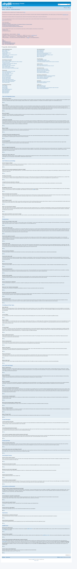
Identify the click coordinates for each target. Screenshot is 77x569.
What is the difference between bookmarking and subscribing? (46, 75)
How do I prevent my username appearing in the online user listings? (12, 61)
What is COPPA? (4, 51)
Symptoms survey (5, 29)
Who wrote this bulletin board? (41, 85)
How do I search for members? (41, 71)
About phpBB (4, 529)
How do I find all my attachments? (42, 82)
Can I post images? (5, 88)
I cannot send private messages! (42, 59)
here (24, 12)
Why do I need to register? (6, 50)
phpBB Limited (29, 528)
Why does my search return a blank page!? (43, 70)
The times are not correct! (6, 62)
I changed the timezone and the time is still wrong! (9, 63)
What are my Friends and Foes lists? (42, 64)
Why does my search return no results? (43, 69)
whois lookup (4, 541)
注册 (19, 34)
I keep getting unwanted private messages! (43, 60)
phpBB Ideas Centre (46, 535)
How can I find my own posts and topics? (43, 72)
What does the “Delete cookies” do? (7, 57)
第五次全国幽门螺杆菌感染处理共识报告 (8, 43)
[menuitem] (8, 7)
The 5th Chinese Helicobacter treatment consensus (10, 25)
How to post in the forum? (6, 23)
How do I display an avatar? (6, 66)
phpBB (34, 189)
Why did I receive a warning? (6, 78)
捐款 (28, 37)
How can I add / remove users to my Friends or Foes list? (45, 65)
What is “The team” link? (40, 56)
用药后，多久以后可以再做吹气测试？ (8, 44)
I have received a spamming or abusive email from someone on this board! (48, 61)
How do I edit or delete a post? (6, 72)
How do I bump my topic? (6, 82)
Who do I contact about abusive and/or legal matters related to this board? (47, 87)
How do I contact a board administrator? (43, 88)
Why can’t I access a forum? (6, 76)
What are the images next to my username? (8, 65)
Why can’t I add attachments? (6, 77)
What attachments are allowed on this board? (43, 81)
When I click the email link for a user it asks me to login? (10, 68)
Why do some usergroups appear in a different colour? (45, 54)
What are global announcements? (7, 89)
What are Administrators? (40, 50)
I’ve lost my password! (5, 55)
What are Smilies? (5, 87)
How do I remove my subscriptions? (42, 78)
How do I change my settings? (6, 60)
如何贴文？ (4, 40)
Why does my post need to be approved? (8, 81)
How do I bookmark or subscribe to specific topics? (44, 76)
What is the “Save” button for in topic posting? (9, 80)
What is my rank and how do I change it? (8, 67)
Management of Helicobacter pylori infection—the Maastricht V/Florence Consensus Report (17, 24)
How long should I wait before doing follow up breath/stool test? (12, 26)
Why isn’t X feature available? (41, 86)
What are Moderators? (40, 51)
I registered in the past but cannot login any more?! (9, 54)
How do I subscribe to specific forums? (42, 77)
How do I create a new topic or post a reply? (8, 71)
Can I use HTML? (4, 86)
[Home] (7, 4)
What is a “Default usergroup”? (41, 55)
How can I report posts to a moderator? (8, 79)
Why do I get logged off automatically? (7, 56)
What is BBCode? (4, 85)
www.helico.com (65, 14)
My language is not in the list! (6, 64)
